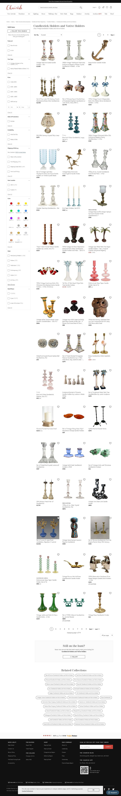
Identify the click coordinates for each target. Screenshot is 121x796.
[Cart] (111, 7)
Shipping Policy (12, 756)
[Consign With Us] (103, 7)
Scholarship (65, 759)
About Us (64, 745)
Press (63, 756)
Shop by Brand (47, 748)
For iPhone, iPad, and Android (87, 763)
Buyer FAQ (28, 745)
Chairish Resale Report (67, 763)
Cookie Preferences (27, 791)
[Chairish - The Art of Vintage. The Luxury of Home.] (14, 7)
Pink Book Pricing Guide (14, 759)
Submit (108, 747)
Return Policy (11, 752)
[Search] (81, 7)
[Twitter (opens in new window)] (113, 789)
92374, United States (20, 152)
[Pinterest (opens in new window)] (109, 789)
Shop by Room (47, 759)
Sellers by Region (48, 756)
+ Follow (18, 31)
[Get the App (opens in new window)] (84, 770)
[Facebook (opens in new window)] (104, 789)
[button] (107, 7)
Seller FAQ (28, 759)
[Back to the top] (117, 786)
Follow (75, 656)
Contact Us (11, 748)
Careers (64, 752)
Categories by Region (49, 752)
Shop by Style (47, 745)
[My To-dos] (99, 7)
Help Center (11, 745)
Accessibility (11, 763)
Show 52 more (11, 284)
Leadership (65, 748)
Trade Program (29, 748)
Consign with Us (30, 756)
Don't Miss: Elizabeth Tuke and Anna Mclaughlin (60, 1)
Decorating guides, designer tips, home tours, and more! (94, 755)
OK (94, 790)
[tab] (19, 45)
